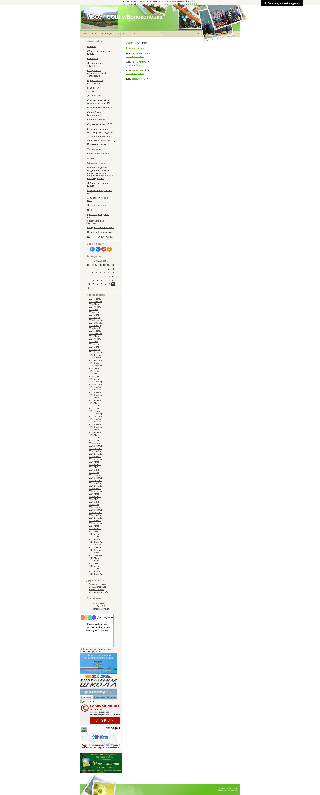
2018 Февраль (95, 427)
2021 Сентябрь (96, 542)
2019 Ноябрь (95, 483)
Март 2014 (101, 261)
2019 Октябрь (95, 480)
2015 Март (94, 336)
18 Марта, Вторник (135, 48)
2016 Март (94, 368)
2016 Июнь (94, 376)
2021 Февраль (95, 523)
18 (93, 280)
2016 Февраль (95, 366)
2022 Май (93, 563)
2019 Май (93, 467)
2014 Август (94, 317)
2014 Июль (94, 315)
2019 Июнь (94, 470)
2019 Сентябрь (96, 478)
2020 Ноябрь (95, 515)
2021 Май (93, 531)
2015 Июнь (94, 344)
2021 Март (94, 526)
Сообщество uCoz (97, 587)
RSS (117, 34)
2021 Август (94, 539)
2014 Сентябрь (96, 320)
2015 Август (94, 349)
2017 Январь (95, 392)
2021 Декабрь (95, 550)
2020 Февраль (95, 491)
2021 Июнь (94, 534)
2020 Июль (94, 504)
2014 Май (93, 309)
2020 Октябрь (95, 512)
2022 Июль (94, 569)
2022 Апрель (95, 561)
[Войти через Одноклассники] (109, 249)
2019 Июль (94, 472)
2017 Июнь (94, 406)
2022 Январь (95, 553)
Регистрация (106, 34)
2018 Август (94, 443)
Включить (173, 1)
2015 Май (93, 341)
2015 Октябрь (95, 355)
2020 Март (94, 494)
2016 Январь (95, 363)
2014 (138, 43)
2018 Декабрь (95, 454)
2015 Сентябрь (96, 352)
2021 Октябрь (95, 545)
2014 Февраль (95, 301)
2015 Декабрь (95, 360)
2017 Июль (94, 408)
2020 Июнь (94, 502)
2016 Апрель (95, 371)
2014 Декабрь (95, 328)
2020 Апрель (95, 496)
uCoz (235, 790)
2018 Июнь (94, 438)
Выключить (163, 1)
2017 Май (93, 403)
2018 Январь (95, 424)
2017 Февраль (95, 395)
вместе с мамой (139, 70)
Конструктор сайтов (224, 790)
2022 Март (94, 558)
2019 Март (94, 462)
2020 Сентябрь (96, 510)
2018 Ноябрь (95, 451)
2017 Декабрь (95, 422)
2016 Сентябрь (96, 382)
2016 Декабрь (95, 390)
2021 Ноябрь (95, 547)
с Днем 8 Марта (139, 62)
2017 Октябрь (95, 416)
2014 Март (94, 304)
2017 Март (94, 398)
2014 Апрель (95, 307)
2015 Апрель (95, 339)
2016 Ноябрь (95, 387)
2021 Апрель (95, 528)
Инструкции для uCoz (99, 592)
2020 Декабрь (95, 518)
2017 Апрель (95, 400)
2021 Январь (95, 520)
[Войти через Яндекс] (103, 249)
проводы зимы (139, 79)
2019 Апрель (95, 464)
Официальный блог (98, 584)
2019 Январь (95, 456)
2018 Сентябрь (96, 446)
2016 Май (93, 374)
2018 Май (93, 435)
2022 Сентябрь (96, 574)
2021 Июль (94, 537)
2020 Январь (95, 488)
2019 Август (94, 475)
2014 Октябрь (95, 323)
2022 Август (94, 571)
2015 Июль (94, 347)
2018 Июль (94, 440)
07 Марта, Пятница (135, 56)
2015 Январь (95, 331)
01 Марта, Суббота (135, 73)
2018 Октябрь (95, 448)
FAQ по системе (96, 589)
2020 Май (93, 499)
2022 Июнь (94, 566)
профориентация (140, 53)
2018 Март (94, 430)
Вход (94, 34)
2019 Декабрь (95, 486)
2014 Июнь (94, 312)
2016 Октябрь (95, 384)
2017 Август (94, 411)
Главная (85, 34)
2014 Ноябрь (95, 325)
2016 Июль (94, 379)
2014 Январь (95, 299)
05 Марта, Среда (134, 65)
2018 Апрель (95, 432)
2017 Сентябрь (96, 414)
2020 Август (94, 507)
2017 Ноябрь (95, 419)
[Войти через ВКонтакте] (98, 249)
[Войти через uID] (92, 249)
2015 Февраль (95, 333)
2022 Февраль (95, 555)
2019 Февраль (95, 459)
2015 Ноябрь (95, 358)
